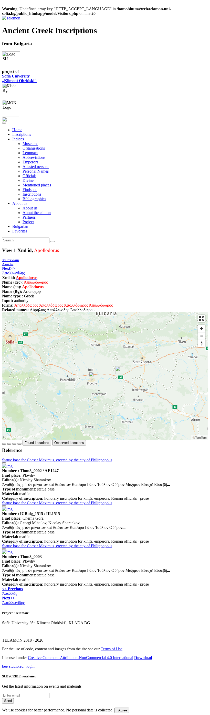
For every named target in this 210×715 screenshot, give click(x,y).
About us (30, 208)
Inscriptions (21, 134)
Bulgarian (20, 226)
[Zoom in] (201, 328)
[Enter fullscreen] (201, 318)
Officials (29, 176)
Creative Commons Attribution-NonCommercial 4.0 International (80, 657)
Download (143, 657)
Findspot (30, 189)
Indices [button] (18, 139)
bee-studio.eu (13, 666)
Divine (28, 180)
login (30, 666)
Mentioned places (37, 185)
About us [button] (19, 203)
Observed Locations (69, 443)
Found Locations (37, 443)
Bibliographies (34, 199)
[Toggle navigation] (4, 123)
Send (8, 701)
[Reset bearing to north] (201, 343)
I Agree (122, 710)
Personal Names (36, 171)
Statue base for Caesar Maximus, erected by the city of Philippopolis (57, 460)
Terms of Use (111, 649)
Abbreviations (34, 157)
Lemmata (30, 153)
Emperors (30, 162)
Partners (29, 217)
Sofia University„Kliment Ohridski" (19, 78)
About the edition (37, 212)
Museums (30, 143)
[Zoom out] (201, 336)
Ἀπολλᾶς (10, 262)
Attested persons (36, 166)
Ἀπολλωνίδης (13, 270)
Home (17, 130)
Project (28, 222)
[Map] (105, 376)
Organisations (34, 148)
